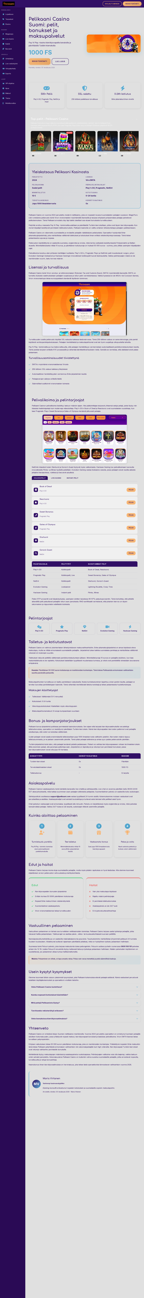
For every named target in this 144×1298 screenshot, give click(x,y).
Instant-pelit (72, 478)
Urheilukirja (9, 59)
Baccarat (8, 49)
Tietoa (7, 98)
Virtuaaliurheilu (10, 68)
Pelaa (131, 490)
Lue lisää (60, 61)
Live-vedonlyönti (11, 64)
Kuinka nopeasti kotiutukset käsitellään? (49, 995)
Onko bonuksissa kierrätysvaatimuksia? (49, 1019)
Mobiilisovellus (10, 103)
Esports (8, 73)
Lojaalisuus (9, 14)
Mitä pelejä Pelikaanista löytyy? (45, 1003)
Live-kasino (9, 39)
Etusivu (8, 24)
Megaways (9, 34)
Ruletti (7, 44)
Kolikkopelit (40, 478)
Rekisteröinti (132, 4)
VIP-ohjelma (9, 83)
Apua (7, 88)
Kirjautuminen (112, 4)
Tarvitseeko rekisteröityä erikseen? (47, 1011)
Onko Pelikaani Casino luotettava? (46, 987)
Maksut (8, 93)
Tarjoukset (9, 19)
